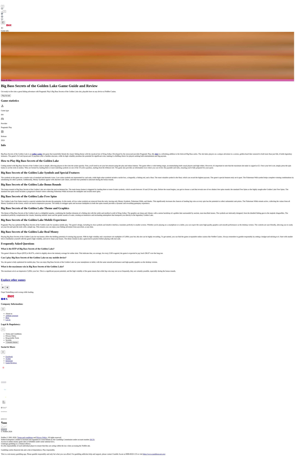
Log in (8, 320)
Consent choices (12, 342)
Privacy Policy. (41, 437)
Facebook (9, 357)
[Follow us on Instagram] (2, 299)
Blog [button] (7, 318)
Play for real (6, 96)
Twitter (8, 359)
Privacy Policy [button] (11, 336)
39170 (92, 440)
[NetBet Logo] (6, 25)
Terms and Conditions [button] (14, 334)
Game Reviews (11, 363)
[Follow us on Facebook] (4, 299)
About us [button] (9, 314)
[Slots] (147, 14)
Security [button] (9, 340)
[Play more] (4, 11)
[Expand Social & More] (3, 352)
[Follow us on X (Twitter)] (7, 299)
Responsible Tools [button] (12, 338)
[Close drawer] (3, 22)
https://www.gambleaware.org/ (154, 454)
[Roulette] (147, 16)
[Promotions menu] (2, 6)
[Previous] (3, 287)
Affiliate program (12, 316)
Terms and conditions (25, 437)
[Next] (7, 287)
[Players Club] (147, 8)
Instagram (9, 361)
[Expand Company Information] (3, 309)
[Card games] (147, 19)
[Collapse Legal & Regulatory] (3, 329)
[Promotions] (2, 6)
